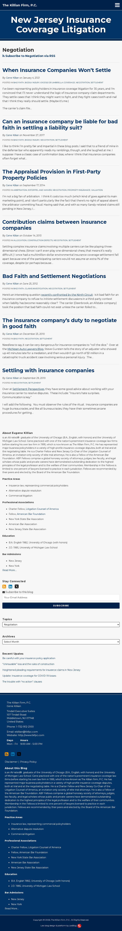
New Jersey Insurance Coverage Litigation (61, 24)
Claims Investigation (36, 288)
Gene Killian (12, 77)
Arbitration (20, 190)
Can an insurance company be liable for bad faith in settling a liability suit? (60, 124)
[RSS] (4, 586)
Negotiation (83, 82)
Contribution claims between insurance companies (54, 225)
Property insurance (79, 190)
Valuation (97, 190)
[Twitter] (17, 586)
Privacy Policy (28, 761)
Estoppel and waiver (40, 190)
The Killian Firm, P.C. (19, 5)
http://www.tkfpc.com (31, 735)
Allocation (20, 240)
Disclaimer (11, 761)
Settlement (97, 82)
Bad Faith (19, 82)
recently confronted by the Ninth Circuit (67, 294)
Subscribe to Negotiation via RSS (30, 56)
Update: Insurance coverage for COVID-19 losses (29, 675)
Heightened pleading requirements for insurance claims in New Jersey (41, 670)
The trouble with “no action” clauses (22, 681)
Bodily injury (32, 82)
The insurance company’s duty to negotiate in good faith (59, 323)
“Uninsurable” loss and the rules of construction (28, 664)
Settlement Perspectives (28, 389)
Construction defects (40, 240)
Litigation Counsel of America (42, 509)
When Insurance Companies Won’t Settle (56, 70)
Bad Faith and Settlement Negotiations (54, 276)
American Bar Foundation (31, 514)
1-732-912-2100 (25, 726)
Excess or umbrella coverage (58, 82)
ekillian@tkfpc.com (26, 731)
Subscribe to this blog (19, 592)
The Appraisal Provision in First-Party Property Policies (51, 175)
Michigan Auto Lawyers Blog (25, 349)
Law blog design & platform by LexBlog (59, 925)
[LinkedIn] (10, 586)
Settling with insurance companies (48, 370)
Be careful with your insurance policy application (28, 658)
